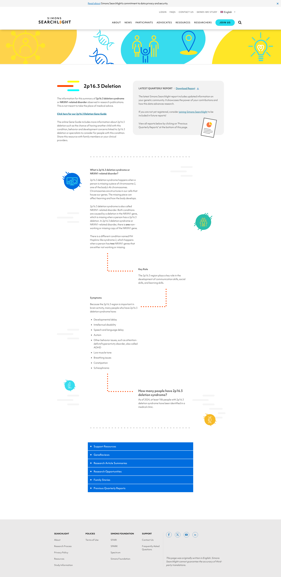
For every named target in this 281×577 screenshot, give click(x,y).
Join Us (225, 22)
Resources (183, 22)
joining (193, 111)
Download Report (185, 88)
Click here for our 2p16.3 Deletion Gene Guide (82, 113)
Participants (144, 22)
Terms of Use (91, 539)
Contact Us (186, 12)
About (116, 22)
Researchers (203, 22)
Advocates (164, 22)
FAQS (173, 12)
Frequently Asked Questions (151, 548)
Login (163, 12)
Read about (94, 3)
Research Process (63, 546)
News (128, 22)
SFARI (114, 539)
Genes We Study (207, 12)
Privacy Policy (61, 552)
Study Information (63, 565)
